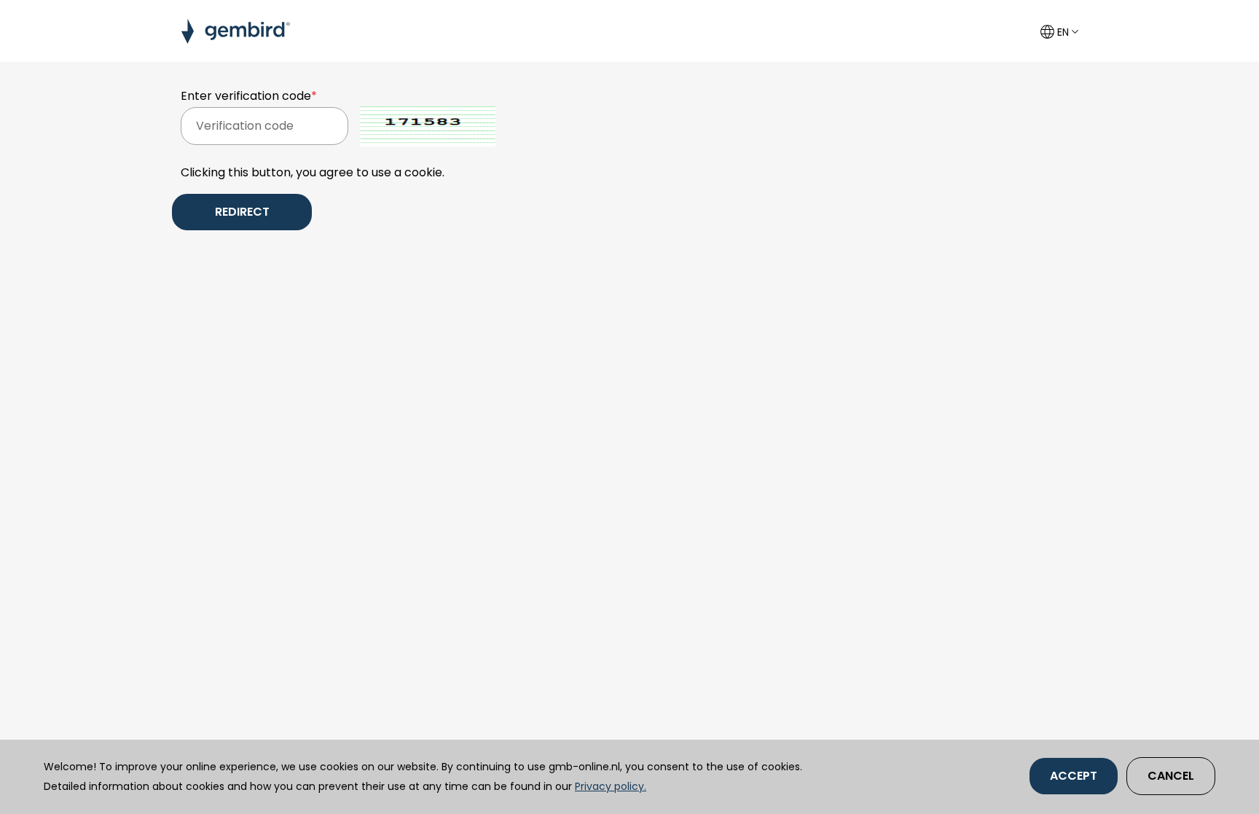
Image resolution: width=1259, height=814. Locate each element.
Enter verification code (249, 95)
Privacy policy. (610, 786)
